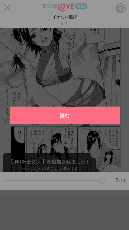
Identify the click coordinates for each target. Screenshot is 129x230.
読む (64, 115)
